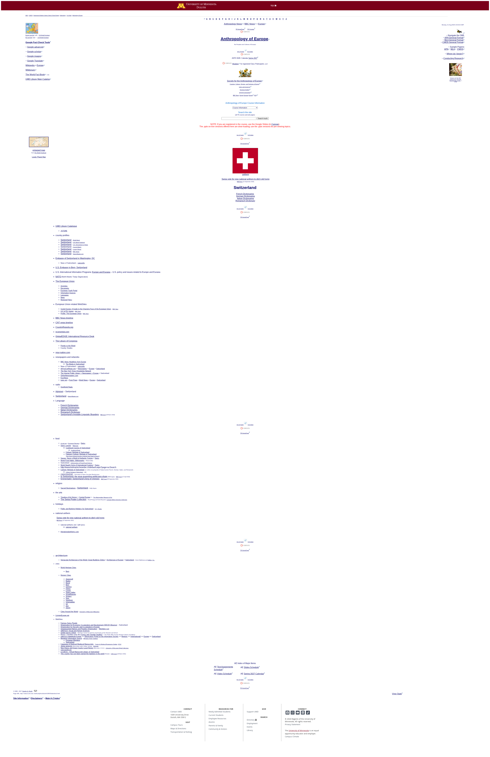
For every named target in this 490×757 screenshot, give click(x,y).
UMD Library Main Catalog (38, 79)
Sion (67, 598)
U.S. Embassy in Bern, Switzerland (71, 267)
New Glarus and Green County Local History (77, 648)
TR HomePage (240, 29)
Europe (40, 65)
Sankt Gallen (70, 592)
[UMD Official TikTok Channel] (308, 713)
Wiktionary (30, 70)
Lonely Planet (77, 249)
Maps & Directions (178, 728)
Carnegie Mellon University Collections (117, 499)
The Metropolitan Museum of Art (102, 497)
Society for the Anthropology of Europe (244, 81)
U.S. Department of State (80, 244)
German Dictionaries (245, 196)
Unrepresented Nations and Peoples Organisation (79, 629)
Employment (252, 723)
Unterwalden (70, 602)
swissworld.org (66, 650)
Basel (68, 583)
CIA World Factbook (44, 35)
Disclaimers (36, 698)
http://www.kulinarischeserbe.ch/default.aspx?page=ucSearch (82, 456)
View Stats (397, 694)
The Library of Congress (66, 341)
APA (446, 49)
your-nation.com (63, 352)
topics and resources (244, 87)
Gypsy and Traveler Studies (91, 635)
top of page (240, 51)
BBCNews (240, 181)
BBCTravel (119, 476)
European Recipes (73, 443)
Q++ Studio (98, 509)
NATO (58, 277)
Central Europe (84, 497)
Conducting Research (453, 58)
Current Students (216, 715)
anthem (245, 174)
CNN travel (114, 654)
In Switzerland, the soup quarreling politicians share (84, 476)
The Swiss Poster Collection (73, 499)
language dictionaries (244, 92)
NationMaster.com (78, 254)
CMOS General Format (452, 42)
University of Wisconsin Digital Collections (117, 648)
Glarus (68, 589)
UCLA (119, 644)
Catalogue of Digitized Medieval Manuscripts (77, 644)
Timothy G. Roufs (27, 691)
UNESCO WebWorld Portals (71, 636)
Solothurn (69, 600)
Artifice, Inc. (151, 560)
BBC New (115, 309)
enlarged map (39, 150)
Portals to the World (68, 346)
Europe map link (30, 35)
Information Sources (68, 293)
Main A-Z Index (52, 698)
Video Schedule (224, 674)
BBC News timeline (64, 318)
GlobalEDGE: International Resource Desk (75, 336)
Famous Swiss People (69, 623)
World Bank (76, 240)
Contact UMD (176, 712)
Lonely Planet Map (39, 157)
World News (83, 380)
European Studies (244, 89)
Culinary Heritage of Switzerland (77, 452)
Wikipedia (30, 65)
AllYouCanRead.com (68, 369)
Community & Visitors (218, 729)
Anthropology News (233, 24)
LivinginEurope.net (62, 615)
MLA (453, 49)
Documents (65, 288)
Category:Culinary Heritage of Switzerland (81, 454)
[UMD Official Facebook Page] (287, 713)
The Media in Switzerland (75, 364)
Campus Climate (292, 736)
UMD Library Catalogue (66, 226)
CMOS (460, 49)
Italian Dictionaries (245, 198)
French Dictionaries (245, 194)
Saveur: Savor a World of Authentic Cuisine (77, 458)
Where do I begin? (455, 54)
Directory (251, 720)
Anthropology (63, 15)
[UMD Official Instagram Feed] (293, 713)
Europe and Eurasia (101, 272)
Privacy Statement (292, 724)
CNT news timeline (64, 323)
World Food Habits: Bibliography (72, 460)
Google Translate (35, 61)
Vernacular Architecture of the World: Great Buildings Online (83, 560)
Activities (64, 286)
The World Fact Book (35, 74)
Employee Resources (217, 718)
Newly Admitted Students (219, 712)
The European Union (65, 281)
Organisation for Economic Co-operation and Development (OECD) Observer (89, 625)
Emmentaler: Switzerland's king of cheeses (80, 479)
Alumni (212, 722)
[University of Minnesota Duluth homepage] (200, 7)
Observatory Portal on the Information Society (101, 636)
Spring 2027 (252, 58)
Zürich (68, 608)
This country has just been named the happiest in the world (82, 654)
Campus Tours (176, 725)
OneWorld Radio (67, 387)
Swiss (97, 458)
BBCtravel (103, 414)
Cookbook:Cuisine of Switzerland (78, 448)
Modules (235, 64)
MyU (273, 5)
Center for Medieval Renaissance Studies (106, 644)
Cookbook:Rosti (75, 450)
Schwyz (69, 596)
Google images (34, 56)
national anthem (71, 527)
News (63, 297)
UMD (26, 15)
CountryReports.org (64, 327)
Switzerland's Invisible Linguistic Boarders (80, 414)
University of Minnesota (299, 730)
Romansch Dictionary (245, 201)
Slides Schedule (251, 667)
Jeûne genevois (66, 646)
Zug (67, 606)
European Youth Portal (69, 291)
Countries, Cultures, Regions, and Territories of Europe (244, 84)
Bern (67, 585)
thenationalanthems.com (70, 532)
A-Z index (250, 51)
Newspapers (82, 369)
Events (249, 727)
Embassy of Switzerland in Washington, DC (75, 258)
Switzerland (66, 240)
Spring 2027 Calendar (254, 674)
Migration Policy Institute (90, 638)
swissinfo (81, 263)
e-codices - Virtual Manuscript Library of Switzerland (80, 652)
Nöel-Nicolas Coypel (455, 80)
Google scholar (34, 52)
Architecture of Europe (115, 560)
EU (255, 95)
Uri (67, 604)
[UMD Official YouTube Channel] (298, 713)
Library (250, 730)
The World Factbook (40, 152)
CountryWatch (77, 247)
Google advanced (35, 47)
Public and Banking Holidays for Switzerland (77, 509)
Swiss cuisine (66, 446)
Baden (68, 581)
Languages (65, 295)
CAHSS (30, 15)
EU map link (29, 37)
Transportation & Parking (181, 732)
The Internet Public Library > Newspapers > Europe (80, 373)
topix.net (64, 380)
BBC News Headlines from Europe (73, 362)
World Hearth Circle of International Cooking (77, 465)
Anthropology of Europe (77, 15)
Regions (124, 636)
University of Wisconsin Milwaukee (89, 611)
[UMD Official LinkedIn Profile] (303, 713)
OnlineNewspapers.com (69, 376)
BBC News (250, 24)
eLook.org (64, 443)
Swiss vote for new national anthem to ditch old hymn (246, 179)
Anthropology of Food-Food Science (81, 463)
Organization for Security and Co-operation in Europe (80, 627)
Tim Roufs (69, 15)
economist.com (62, 332)
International (135, 636)
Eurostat (246, 95)
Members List (104, 629)
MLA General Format (453, 40)
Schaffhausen (71, 594)
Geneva (68, 587)
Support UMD (252, 712)
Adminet (59, 391)
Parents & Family (216, 725)
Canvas (275, 124)
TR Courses (250, 29)
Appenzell (69, 579)
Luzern (68, 591)
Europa (251, 95)
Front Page (73, 380)
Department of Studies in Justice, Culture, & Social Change (46, 15)
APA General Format (454, 38)
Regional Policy (66, 300)
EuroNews (64, 378)
